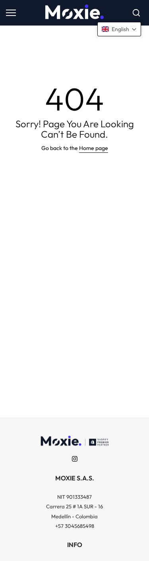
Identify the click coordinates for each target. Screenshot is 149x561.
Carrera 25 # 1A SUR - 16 (74, 506)
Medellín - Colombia (74, 516)
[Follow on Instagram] (75, 459)
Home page (93, 148)
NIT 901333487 (74, 497)
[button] (119, 29)
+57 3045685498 (74, 526)
